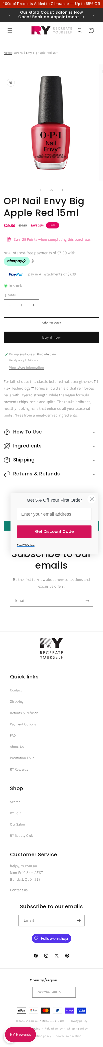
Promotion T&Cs (22, 758)
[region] (51, 4)
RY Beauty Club (21, 835)
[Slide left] (40, 189)
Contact (16, 690)
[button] (10, 30)
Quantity (10, 295)
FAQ (13, 735)
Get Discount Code (54, 531)
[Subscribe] (87, 601)
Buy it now (51, 337)
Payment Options (23, 724)
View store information (26, 367)
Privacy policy (79, 1021)
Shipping (17, 701)
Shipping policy (77, 1029)
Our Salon (17, 824)
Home (8, 53)
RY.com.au (32, 1021)
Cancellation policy (38, 1036)
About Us (17, 746)
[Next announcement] (93, 14)
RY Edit (15, 813)
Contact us (19, 890)
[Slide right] (62, 189)
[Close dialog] (91, 499)
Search (15, 802)
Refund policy (53, 1029)
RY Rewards (19, 769)
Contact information (68, 1036)
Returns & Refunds (24, 713)
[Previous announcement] (9, 14)
